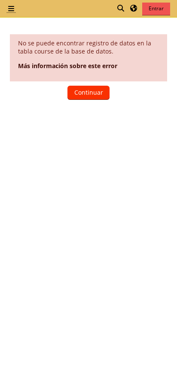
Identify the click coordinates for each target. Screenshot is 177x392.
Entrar (156, 8)
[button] (121, 8)
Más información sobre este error (67, 66)
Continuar (88, 92)
